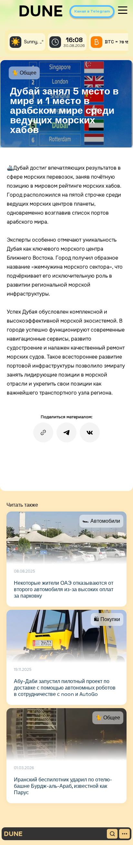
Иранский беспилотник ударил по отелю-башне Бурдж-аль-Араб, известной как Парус (63, 786)
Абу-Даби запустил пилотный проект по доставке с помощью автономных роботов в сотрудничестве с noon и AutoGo (65, 688)
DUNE (40, 11)
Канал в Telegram (92, 11)
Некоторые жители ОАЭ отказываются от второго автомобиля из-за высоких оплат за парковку (63, 589)
